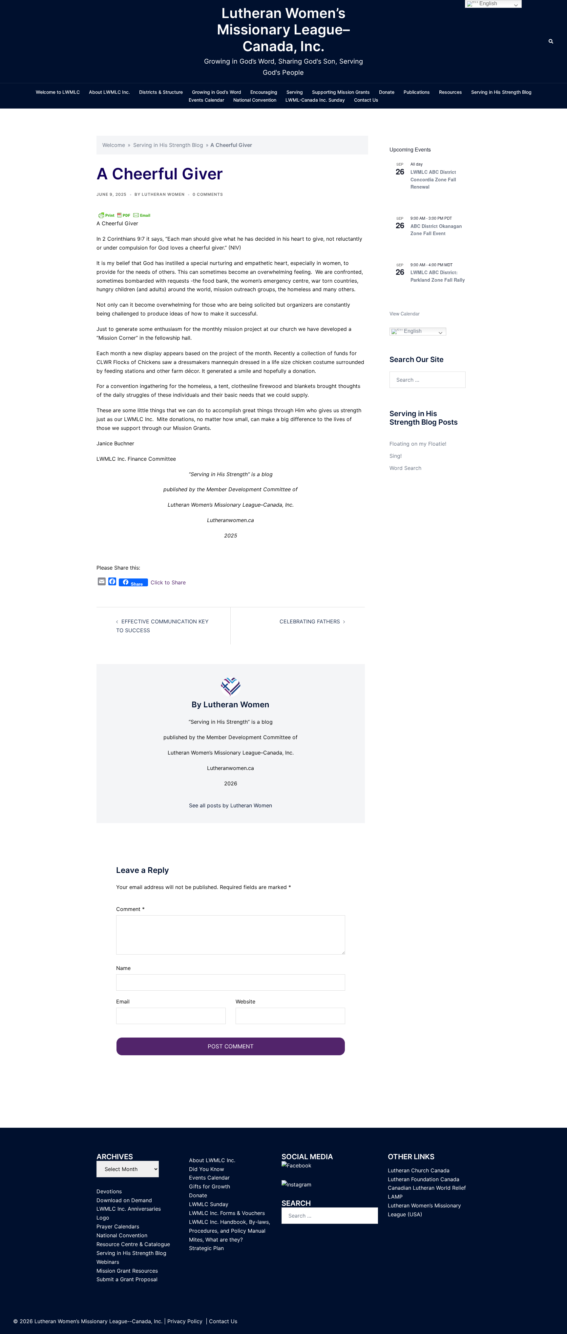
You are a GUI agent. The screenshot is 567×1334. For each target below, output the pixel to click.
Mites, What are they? (216, 1239)
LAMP (395, 1196)
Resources (450, 92)
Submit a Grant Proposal (127, 1279)
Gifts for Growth (209, 1186)
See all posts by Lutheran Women (230, 805)
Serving (294, 92)
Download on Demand (124, 1200)
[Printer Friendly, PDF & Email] (124, 215)
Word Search (405, 468)
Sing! (395, 456)
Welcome (113, 145)
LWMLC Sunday (208, 1204)
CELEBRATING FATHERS (310, 621)
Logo (102, 1217)
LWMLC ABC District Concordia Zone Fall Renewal (433, 179)
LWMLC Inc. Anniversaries (128, 1208)
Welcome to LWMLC (58, 92)
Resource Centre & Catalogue (133, 1244)
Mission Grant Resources (127, 1270)
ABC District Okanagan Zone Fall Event (436, 230)
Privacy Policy (184, 1321)
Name (123, 968)
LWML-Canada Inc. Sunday (315, 100)
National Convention (254, 100)
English (412, 331)
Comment (130, 909)
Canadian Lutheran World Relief (427, 1187)
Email (123, 1001)
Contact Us (366, 100)
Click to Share (168, 582)
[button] (551, 41)
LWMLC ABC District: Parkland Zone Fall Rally (437, 276)
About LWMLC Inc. (109, 92)
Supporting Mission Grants (341, 92)
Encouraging (263, 92)
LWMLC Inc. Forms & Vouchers (227, 1213)
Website (245, 1001)
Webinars (107, 1262)
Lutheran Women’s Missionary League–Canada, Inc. (283, 29)
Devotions (109, 1191)
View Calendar (404, 313)
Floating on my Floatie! (417, 443)
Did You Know (206, 1169)
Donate (386, 92)
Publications (417, 92)
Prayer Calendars (117, 1226)
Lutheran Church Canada (419, 1170)
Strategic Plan (206, 1248)
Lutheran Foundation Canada (423, 1179)
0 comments (208, 194)
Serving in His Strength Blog (501, 92)
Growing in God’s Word (216, 92)
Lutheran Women (163, 194)
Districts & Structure (161, 92)
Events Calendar (206, 100)
